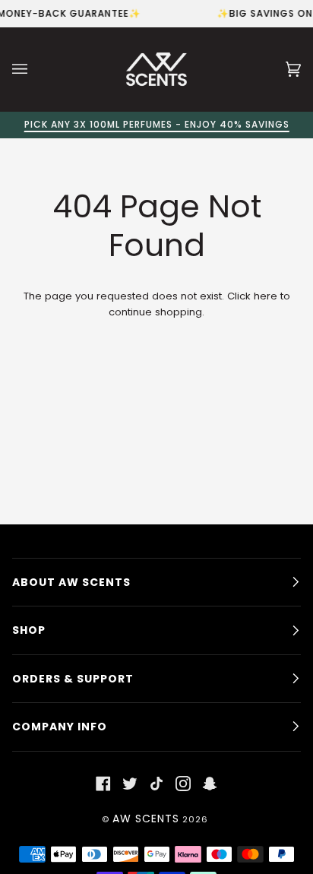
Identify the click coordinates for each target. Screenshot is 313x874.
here (265, 296)
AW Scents (145, 818)
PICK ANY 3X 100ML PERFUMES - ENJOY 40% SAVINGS (156, 124)
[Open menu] (35, 69)
